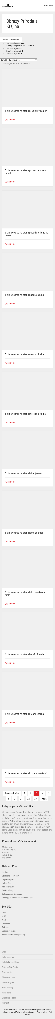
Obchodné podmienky (10, 876)
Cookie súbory (7, 890)
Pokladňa (5, 927)
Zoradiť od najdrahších (14, 54)
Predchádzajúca (12, 793)
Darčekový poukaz (9, 931)
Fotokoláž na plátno (10, 962)
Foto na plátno (8, 957)
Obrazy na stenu (8, 977)
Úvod (4, 913)
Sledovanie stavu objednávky (13, 934)
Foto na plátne (42, 1012)
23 (35, 798)
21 (21, 798)
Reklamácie (6, 883)
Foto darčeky (7, 987)
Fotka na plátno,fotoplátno (26, 1012)
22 (28, 798)
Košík (4, 916)
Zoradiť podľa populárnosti (16, 43)
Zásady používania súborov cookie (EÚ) (17, 898)
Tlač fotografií (8, 982)
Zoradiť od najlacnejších (14, 51)
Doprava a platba (9, 879)
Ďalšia (44, 798)
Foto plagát (7, 972)
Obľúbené (6, 924)
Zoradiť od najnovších (14, 48)
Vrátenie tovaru (8, 887)
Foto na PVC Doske (10, 967)
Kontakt (5, 872)
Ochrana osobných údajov (12, 894)
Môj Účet (5, 920)
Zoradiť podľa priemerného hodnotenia (20, 46)
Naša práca (6, 993)
